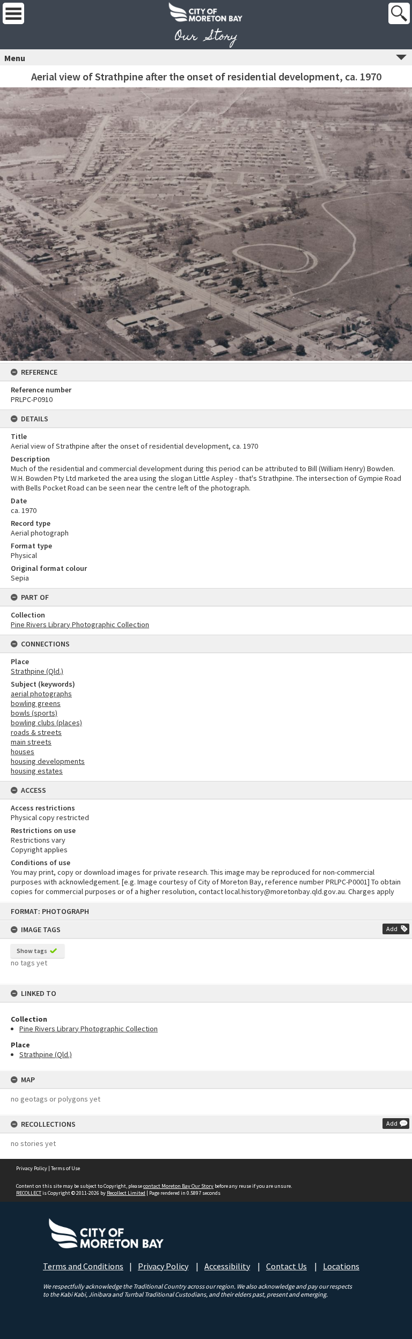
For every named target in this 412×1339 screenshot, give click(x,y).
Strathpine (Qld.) (45, 1054)
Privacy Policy (31, 1168)
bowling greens (36, 703)
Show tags (32, 951)
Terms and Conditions (83, 1266)
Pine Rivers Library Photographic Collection (88, 1028)
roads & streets (36, 732)
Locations (341, 1266)
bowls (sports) (34, 713)
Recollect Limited (126, 1192)
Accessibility (227, 1266)
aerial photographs (41, 693)
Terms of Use (65, 1168)
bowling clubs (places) (46, 722)
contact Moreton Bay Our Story (178, 1185)
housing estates (37, 771)
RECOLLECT (28, 1192)
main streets (31, 742)
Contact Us (286, 1266)
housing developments (48, 761)
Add (392, 929)
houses (22, 751)
